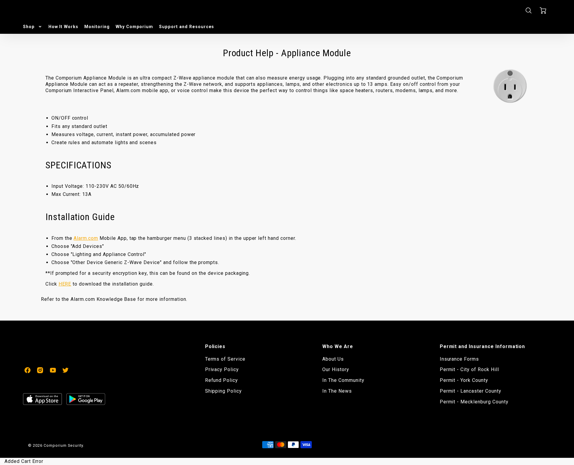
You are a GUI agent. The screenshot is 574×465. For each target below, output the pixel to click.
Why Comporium (134, 26)
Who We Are (337, 346)
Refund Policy (221, 380)
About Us (333, 359)
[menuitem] (32, 26)
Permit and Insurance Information (482, 346)
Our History (335, 369)
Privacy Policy (222, 369)
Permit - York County (464, 380)
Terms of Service (225, 359)
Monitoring (97, 26)
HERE (65, 284)
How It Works (63, 26)
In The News (337, 391)
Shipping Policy (223, 391)
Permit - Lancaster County (470, 391)
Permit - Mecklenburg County (474, 402)
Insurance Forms (459, 359)
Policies (215, 346)
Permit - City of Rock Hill (469, 369)
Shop (29, 26)
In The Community (343, 380)
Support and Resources (186, 26)
